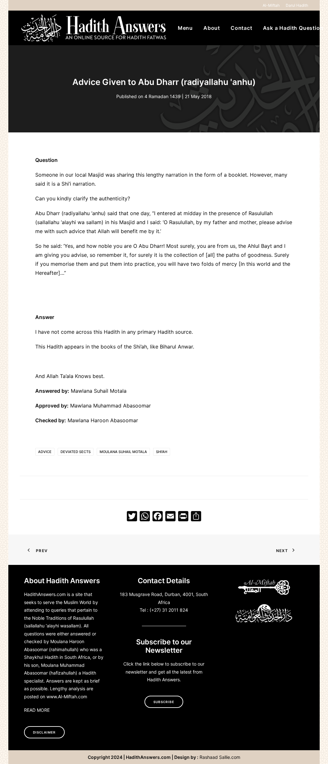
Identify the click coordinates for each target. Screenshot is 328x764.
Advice (45, 451)
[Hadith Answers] (94, 27)
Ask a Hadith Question (293, 28)
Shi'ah (161, 451)
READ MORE (37, 710)
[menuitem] (272, 5)
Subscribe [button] (163, 702)
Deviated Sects (76, 451)
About (211, 28)
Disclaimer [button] (44, 732)
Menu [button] (185, 28)
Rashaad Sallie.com (220, 757)
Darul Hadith (297, 5)
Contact (241, 28)
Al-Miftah (271, 5)
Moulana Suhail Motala (123, 451)
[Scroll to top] (315, 751)
